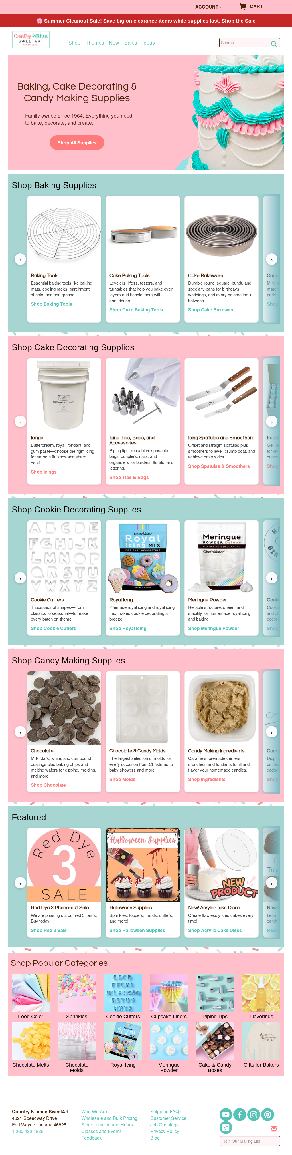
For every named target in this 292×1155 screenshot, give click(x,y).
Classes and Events (101, 1131)
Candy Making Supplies (79, 660)
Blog (155, 1137)
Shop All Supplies (77, 142)
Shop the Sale (239, 21)
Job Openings (164, 1124)
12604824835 (28, 1131)
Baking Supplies (65, 185)
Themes (95, 42)
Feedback (91, 1137)
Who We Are (94, 1111)
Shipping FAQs (165, 1111)
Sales (130, 42)
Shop (74, 42)
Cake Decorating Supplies (84, 347)
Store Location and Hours (107, 1124)
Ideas (148, 42)
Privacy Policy (164, 1131)
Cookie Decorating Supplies (87, 509)
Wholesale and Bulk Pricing (109, 1118)
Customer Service (168, 1118)
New (114, 42)
